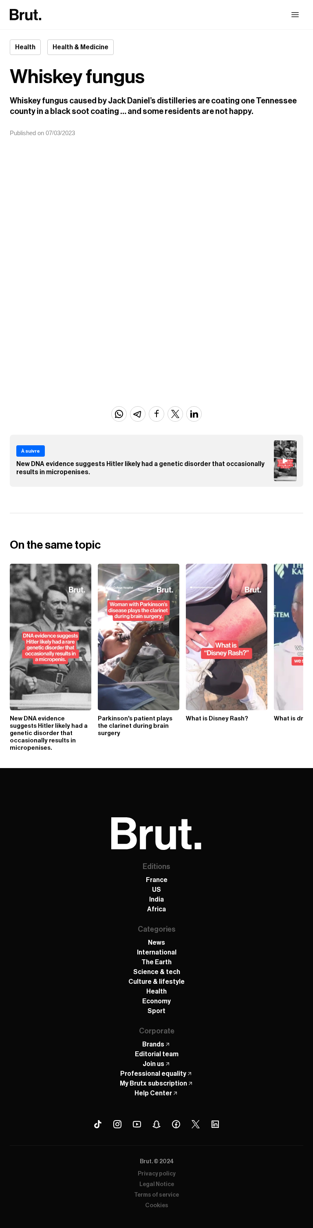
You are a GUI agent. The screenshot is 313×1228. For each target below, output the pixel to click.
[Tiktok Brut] (98, 1124)
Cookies (156, 1205)
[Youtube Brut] (137, 1124)
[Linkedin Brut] (215, 1124)
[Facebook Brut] (176, 1124)
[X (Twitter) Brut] (195, 1124)
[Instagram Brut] (117, 1124)
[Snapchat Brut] (156, 1124)
